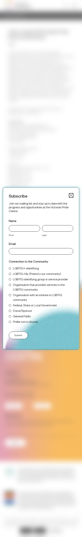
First (11, 235)
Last (44, 235)
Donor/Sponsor (22, 310)
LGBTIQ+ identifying (26, 268)
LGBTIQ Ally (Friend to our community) (37, 273)
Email (12, 243)
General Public (22, 316)
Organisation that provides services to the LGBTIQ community (39, 287)
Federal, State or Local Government (35, 305)
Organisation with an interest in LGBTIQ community (37, 297)
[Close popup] (71, 195)
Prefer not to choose (25, 321)
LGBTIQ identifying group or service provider (40, 279)
